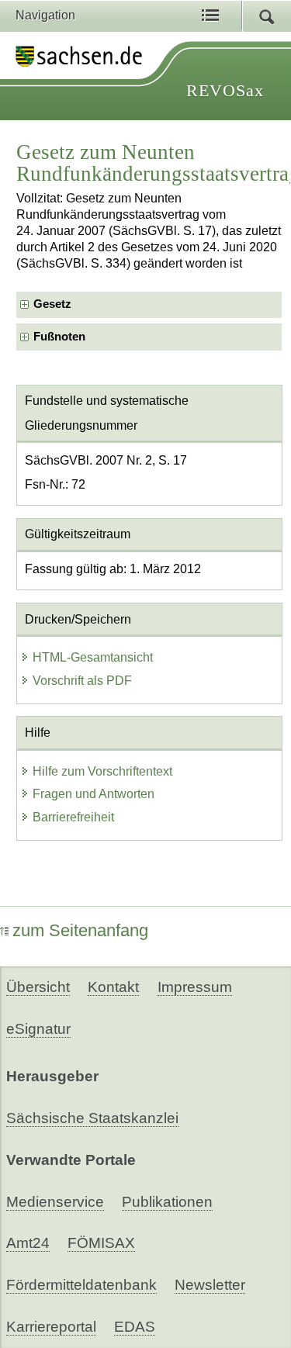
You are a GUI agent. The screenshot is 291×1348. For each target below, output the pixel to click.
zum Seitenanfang (80, 930)
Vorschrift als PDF (82, 680)
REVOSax (225, 90)
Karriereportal (51, 1327)
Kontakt (113, 987)
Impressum (195, 987)
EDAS (134, 1327)
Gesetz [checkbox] (52, 304)
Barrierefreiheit (73, 817)
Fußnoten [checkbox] (59, 336)
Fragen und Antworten (93, 793)
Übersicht (38, 987)
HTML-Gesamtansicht (93, 657)
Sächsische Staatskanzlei (92, 1118)
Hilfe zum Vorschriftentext (102, 771)
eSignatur (38, 1029)
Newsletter (210, 1285)
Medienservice (55, 1202)
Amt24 (28, 1243)
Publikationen (167, 1202)
